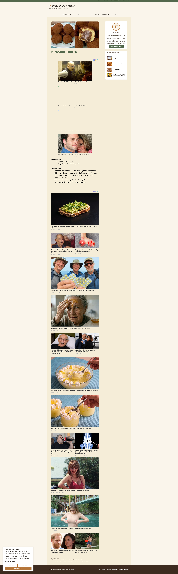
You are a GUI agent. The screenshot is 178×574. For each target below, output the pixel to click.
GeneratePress (71, 569)
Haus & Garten (101, 14)
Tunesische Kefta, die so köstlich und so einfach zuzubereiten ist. (67, 559)
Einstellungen (11, 565)
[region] (18, 559)
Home (99, 569)
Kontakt (109, 569)
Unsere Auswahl (55, 558)
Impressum (126, 569)
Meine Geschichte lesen (116, 46)
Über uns (104, 569)
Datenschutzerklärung (117, 569)
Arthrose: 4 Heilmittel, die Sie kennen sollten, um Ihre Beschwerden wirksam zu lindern (71, 561)
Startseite (66, 14)
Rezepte (81, 14)
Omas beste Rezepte (63, 5)
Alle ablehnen (24, 565)
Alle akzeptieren (18, 568)
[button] (115, 14)
